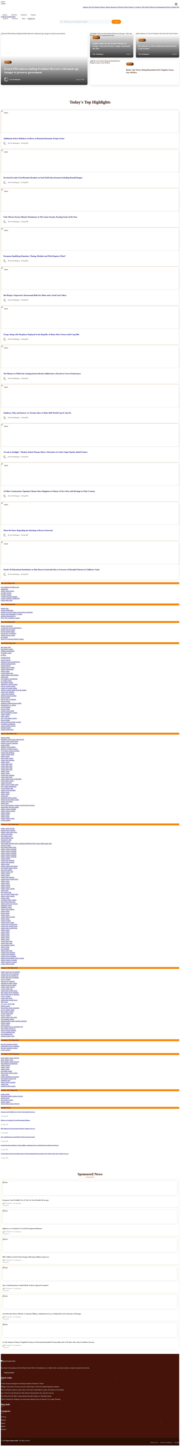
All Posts (14, 15)
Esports (33, 15)
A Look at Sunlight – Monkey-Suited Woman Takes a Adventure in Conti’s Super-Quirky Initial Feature (45, 452)
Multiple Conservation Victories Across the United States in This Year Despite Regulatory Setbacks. (30, 1387)
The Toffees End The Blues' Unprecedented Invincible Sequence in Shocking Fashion (26, 1396)
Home (5, 15)
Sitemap (176, 1442)
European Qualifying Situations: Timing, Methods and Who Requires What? (34, 256)
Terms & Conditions (166, 1442)
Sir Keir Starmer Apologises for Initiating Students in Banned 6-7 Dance (22, 1383)
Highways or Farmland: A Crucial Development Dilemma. (15, 1120)
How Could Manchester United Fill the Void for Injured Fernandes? (18, 1137)
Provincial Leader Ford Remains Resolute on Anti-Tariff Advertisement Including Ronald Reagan (42, 178)
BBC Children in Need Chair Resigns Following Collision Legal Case (18, 1128)
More (23, 18)
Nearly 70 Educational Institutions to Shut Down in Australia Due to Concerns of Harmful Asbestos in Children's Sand (51, 570)
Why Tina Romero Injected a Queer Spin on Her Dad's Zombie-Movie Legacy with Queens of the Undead (32, 1390)
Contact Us (31, 18)
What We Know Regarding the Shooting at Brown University (28, 530)
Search (116, 22)
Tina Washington (15, 79)
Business (24, 15)
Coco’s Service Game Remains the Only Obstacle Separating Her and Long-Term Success (27, 1393)
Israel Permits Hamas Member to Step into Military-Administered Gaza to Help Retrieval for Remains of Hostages (30, 1145)
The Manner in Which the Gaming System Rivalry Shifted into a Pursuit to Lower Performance (42, 374)
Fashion (5, 18)
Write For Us (154, 1442)
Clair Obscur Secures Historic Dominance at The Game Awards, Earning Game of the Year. (40, 217)
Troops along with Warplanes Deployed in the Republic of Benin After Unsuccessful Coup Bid (41, 334)
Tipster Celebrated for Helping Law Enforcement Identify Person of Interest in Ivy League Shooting (30, 1399)
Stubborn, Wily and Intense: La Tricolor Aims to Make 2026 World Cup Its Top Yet (37, 413)
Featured (15, 18)
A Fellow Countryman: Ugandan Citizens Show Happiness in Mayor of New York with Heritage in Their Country (49, 491)
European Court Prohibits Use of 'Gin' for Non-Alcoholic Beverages (18, 1112)
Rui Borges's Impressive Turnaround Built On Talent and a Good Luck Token (34, 295)
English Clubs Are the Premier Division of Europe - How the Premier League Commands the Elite (111, 46)
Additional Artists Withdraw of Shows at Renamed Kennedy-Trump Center (33, 138)
